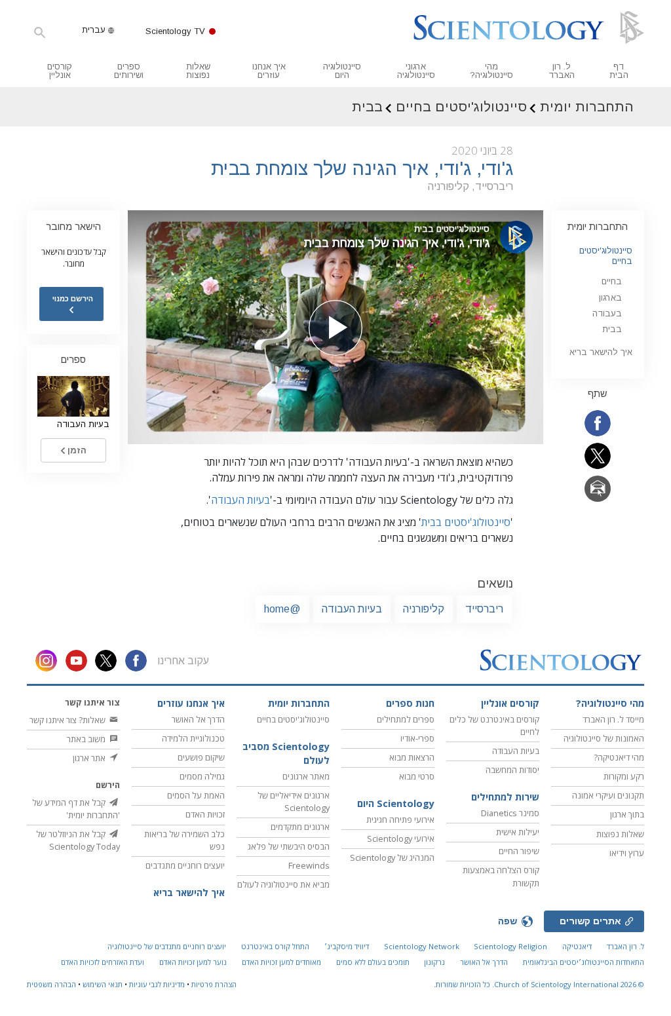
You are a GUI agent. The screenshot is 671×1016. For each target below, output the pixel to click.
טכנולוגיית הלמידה (193, 738)
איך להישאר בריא (600, 352)
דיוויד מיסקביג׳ (346, 946)
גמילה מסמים (202, 776)
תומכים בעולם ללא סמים (373, 962)
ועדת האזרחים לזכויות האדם (102, 962)
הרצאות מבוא (411, 757)
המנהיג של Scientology (392, 857)
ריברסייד (484, 608)
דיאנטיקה (577, 946)
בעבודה (607, 313)
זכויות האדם (205, 814)
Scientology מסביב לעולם (286, 753)
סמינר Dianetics (510, 813)
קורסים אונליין (59, 71)
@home (282, 608)
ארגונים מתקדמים (300, 827)
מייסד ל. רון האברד (613, 719)
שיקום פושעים (201, 757)
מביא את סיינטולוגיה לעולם (283, 884)
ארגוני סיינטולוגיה (416, 71)
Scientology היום (395, 803)
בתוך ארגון (627, 814)
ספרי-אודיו (417, 738)
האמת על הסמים (196, 795)
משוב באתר (87, 739)
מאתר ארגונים (306, 776)
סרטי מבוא (416, 776)
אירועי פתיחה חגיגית (400, 819)
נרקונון (434, 962)
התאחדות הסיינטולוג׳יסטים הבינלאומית (583, 962)
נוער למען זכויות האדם (193, 962)
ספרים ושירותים (129, 71)
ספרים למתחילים (405, 719)
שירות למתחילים (505, 797)
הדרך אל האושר (198, 719)
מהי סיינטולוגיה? (491, 71)
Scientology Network (421, 946)
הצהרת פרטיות (214, 984)
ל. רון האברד (561, 71)
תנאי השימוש (103, 984)
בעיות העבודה (240, 500)
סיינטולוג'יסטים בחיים (293, 719)
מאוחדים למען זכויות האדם (281, 962)
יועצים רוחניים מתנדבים (185, 865)
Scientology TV (175, 31)
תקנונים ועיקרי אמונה (608, 795)
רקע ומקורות (624, 776)
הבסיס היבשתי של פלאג (289, 846)
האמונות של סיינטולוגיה (604, 738)
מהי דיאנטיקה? (619, 757)
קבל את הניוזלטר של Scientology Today (78, 840)
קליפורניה (423, 608)
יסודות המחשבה (512, 770)
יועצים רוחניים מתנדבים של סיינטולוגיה (166, 946)
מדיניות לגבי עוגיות (157, 984)
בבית (612, 329)
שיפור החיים (519, 851)
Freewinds (309, 865)
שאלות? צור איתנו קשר (68, 720)
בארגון (610, 298)
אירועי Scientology (400, 838)
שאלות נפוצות (198, 71)
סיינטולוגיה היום (342, 71)
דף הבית (618, 71)
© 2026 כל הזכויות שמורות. (539, 984)
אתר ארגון (90, 758)
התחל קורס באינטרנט (275, 946)
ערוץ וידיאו (626, 853)
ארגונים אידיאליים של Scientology (294, 801)
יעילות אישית (517, 832)
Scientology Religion (510, 946)
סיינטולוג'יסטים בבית (465, 522)
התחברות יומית (597, 226)
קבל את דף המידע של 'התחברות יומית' (76, 809)
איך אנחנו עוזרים (269, 71)
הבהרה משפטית (51, 984)
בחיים (612, 281)
